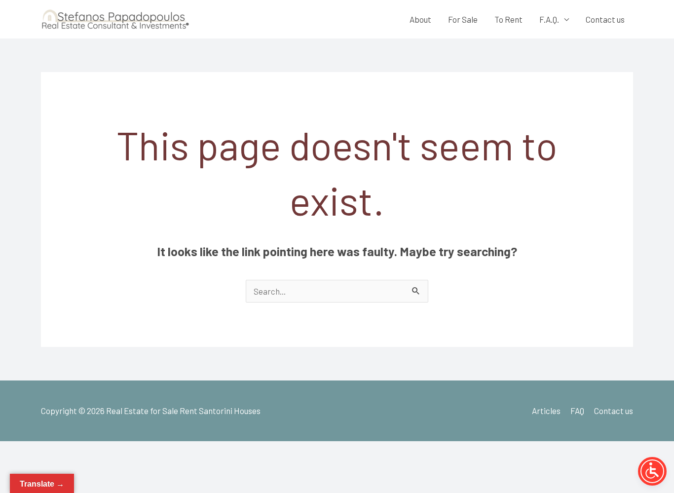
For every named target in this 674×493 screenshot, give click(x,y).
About (420, 19)
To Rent (508, 19)
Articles (546, 411)
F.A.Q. (549, 19)
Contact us (605, 19)
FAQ (577, 411)
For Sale (463, 19)
